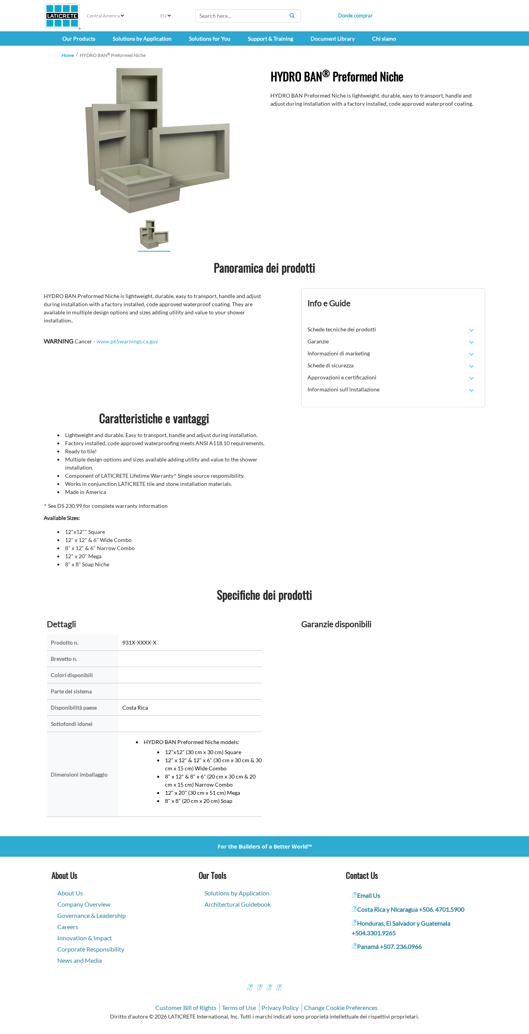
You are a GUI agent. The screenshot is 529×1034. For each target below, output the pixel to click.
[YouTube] (268, 988)
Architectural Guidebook (237, 904)
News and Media (79, 960)
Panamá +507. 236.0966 (389, 946)
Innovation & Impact (84, 937)
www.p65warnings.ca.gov (127, 341)
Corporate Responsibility (90, 949)
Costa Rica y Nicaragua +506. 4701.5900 (410, 909)
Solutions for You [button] (209, 38)
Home (68, 55)
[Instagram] (259, 988)
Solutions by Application (237, 893)
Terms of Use (239, 1007)
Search (292, 15)
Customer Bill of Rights (185, 1007)
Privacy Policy (280, 1007)
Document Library (333, 38)
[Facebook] (249, 988)
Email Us (368, 895)
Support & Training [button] (270, 38)
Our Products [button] (78, 38)
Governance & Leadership (91, 915)
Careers (67, 926)
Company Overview (83, 904)
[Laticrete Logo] (62, 15)
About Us (70, 893)
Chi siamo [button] (384, 38)
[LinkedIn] (278, 988)
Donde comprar (355, 15)
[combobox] (248, 15)
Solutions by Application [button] (142, 38)
